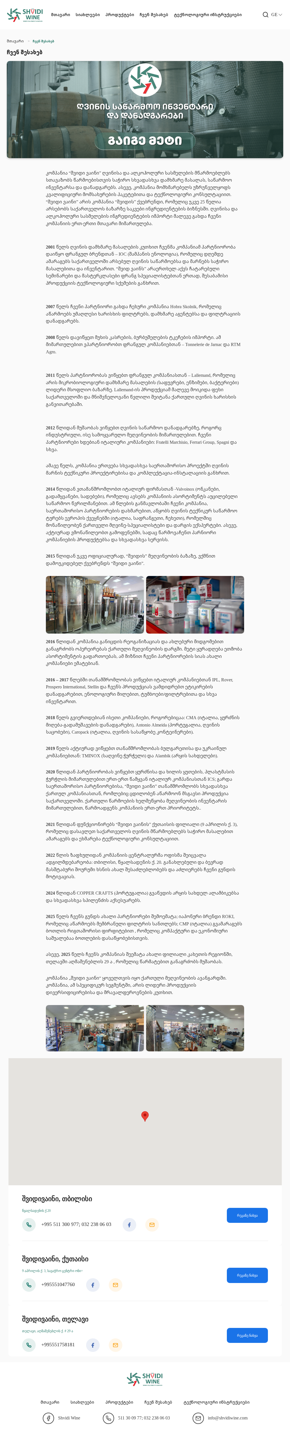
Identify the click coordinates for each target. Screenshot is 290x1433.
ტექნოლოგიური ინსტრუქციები (208, 14)
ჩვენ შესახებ (154, 14)
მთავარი (60, 14)
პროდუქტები (119, 14)
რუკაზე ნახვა (247, 1215)
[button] (265, 14)
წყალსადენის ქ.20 (36, 1211)
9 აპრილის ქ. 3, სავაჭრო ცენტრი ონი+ (52, 1271)
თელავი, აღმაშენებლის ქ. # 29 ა (47, 1331)
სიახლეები (88, 14)
